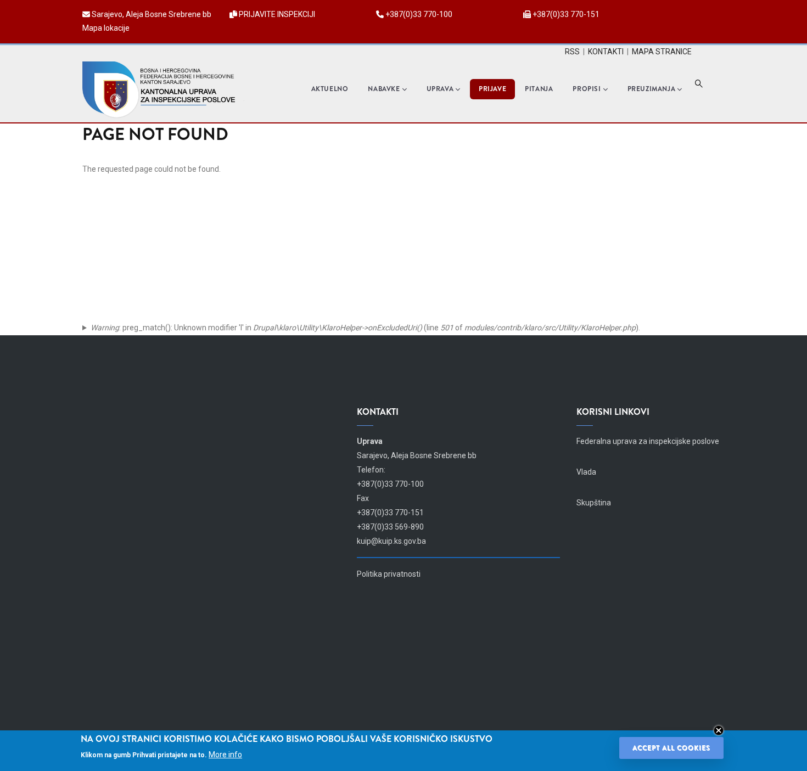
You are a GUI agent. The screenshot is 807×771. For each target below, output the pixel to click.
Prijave (492, 89)
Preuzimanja (651, 89)
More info (225, 754)
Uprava (440, 89)
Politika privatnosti (389, 574)
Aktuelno (330, 89)
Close (718, 730)
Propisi (587, 89)
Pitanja (539, 89)
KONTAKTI (606, 51)
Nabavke (384, 89)
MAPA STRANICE (662, 51)
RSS (572, 51)
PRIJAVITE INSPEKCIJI (277, 14)
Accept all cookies (671, 748)
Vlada (586, 472)
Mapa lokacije (106, 28)
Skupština (593, 502)
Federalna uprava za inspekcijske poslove (647, 441)
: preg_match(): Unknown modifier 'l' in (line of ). (365, 327)
